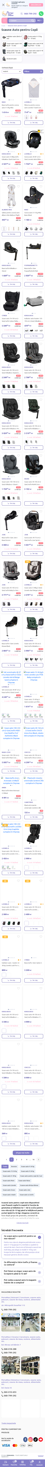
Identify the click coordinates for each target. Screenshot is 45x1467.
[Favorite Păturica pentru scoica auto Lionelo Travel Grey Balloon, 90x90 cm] (41, 78)
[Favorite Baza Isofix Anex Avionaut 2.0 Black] (18, 779)
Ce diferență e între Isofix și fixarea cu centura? (20, 1263)
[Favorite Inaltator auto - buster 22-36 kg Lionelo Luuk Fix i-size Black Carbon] (18, 936)
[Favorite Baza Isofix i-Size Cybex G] (41, 936)
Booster (14, 1166)
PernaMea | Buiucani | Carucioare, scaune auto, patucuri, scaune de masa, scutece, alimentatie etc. (21, 1299)
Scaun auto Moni (8, 1180)
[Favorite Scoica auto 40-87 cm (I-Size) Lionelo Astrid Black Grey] (41, 130)
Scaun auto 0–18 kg (9, 1176)
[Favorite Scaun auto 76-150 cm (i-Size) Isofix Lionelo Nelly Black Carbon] (41, 825)
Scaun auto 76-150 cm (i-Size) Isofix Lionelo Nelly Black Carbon (32, 853)
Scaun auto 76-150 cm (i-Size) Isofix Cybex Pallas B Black (10, 321)
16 (33, 1160)
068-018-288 (10, 1349)
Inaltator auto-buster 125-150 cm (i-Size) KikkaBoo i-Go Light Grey (33, 321)
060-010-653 (10, 1392)
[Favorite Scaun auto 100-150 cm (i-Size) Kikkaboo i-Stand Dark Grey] (18, 455)
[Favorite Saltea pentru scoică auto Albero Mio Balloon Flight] (18, 186)
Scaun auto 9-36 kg (27, 1171)
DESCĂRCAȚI (36, 5)
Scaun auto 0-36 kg (27, 1166)
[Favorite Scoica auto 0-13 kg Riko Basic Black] (41, 186)
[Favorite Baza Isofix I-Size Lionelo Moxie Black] (18, 617)
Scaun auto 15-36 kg (10, 1171)
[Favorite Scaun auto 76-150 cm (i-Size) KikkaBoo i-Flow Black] (18, 1044)
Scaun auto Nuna (24, 1180)
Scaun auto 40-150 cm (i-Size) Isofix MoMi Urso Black (32, 484)
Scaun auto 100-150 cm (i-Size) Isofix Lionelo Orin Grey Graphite (10, 853)
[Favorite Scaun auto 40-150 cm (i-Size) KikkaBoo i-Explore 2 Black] (18, 344)
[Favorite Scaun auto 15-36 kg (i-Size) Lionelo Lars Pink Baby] (41, 673)
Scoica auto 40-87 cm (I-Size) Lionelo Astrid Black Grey (33, 159)
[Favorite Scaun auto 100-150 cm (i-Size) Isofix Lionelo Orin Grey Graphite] (18, 825)
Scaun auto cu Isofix (26, 1194)
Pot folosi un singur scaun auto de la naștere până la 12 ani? (20, 1272)
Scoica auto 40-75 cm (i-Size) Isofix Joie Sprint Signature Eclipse (32, 540)
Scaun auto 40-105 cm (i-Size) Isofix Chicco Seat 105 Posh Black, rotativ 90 (33, 1072)
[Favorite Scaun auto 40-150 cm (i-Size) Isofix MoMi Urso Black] (41, 455)
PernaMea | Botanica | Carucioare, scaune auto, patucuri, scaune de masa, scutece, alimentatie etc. (21, 1382)
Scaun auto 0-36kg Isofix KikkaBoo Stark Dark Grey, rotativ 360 (11, 159)
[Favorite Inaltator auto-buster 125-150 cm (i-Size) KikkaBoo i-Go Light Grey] (41, 292)
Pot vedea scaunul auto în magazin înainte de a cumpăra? (20, 1281)
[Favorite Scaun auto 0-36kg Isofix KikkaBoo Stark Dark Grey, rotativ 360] (18, 130)
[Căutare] (32, 20)
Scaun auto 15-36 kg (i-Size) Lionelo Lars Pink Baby (32, 702)
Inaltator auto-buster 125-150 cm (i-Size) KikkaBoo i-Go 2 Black (11, 1128)
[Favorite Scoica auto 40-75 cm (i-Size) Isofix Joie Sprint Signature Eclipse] (41, 511)
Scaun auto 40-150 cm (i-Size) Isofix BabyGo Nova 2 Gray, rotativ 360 (11, 590)
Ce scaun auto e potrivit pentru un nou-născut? (20, 1237)
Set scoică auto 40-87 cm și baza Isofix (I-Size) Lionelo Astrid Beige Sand (11, 692)
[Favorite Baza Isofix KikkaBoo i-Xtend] (18, 242)
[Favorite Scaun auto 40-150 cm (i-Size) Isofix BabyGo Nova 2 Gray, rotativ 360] (18, 561)
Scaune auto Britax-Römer (29, 1185)
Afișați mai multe (22, 1153)
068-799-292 (10, 1309)
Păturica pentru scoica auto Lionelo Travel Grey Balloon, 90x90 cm (33, 107)
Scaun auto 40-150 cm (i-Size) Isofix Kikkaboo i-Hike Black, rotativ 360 (11, 428)
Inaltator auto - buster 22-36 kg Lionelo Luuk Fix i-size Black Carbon (11, 965)
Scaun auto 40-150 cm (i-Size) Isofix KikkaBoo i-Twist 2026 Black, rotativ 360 (33, 1017)
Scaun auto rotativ (9, 1194)
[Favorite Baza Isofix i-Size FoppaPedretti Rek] (41, 242)
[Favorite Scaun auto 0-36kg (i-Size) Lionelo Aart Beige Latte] (41, 561)
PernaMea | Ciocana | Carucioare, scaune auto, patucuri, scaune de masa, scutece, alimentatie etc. (21, 1339)
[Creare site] (41, 1456)
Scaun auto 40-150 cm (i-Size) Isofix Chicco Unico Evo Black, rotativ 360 (32, 757)
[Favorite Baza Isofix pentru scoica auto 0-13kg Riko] (18, 78)
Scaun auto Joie (24, 1190)
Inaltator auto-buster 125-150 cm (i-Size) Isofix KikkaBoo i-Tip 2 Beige (33, 1128)
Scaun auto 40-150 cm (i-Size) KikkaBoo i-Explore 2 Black (11, 372)
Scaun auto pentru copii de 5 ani (31, 1176)
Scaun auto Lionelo (9, 1185)
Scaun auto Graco (9, 1190)
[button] (8, 151)
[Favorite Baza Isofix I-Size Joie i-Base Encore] (18, 511)
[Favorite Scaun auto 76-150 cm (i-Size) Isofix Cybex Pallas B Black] (18, 292)
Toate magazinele (8, 1423)
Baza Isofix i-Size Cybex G (33, 963)
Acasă (3, 25)
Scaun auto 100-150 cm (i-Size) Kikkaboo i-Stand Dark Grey (10, 484)
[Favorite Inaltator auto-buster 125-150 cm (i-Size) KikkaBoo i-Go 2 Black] (18, 1100)
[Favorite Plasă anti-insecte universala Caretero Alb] (41, 779)
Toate (5, 1166)
